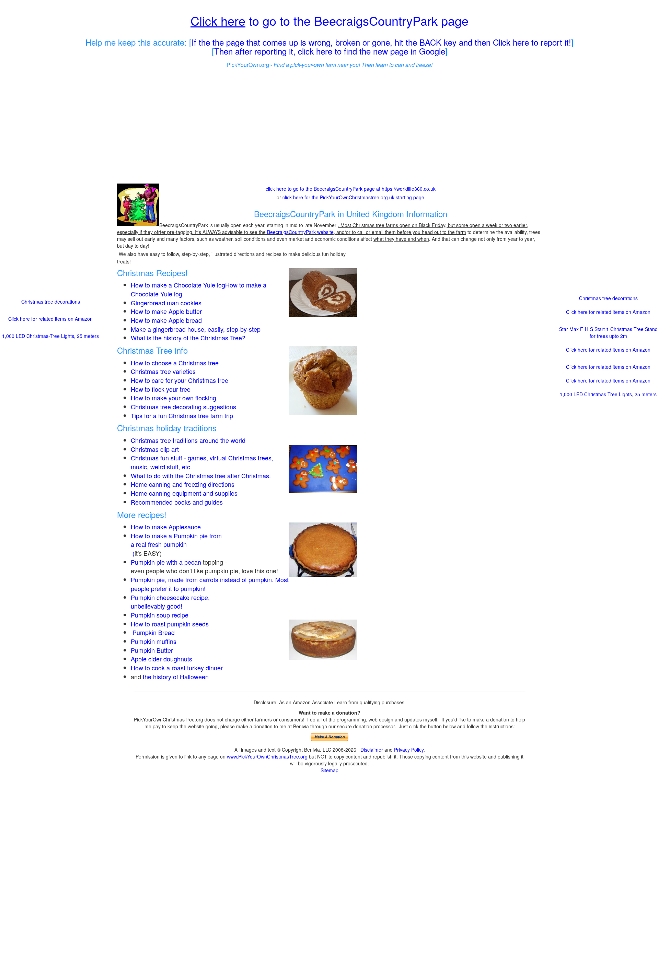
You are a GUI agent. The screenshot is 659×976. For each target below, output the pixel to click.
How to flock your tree (160, 389)
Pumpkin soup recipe (159, 614)
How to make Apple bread (166, 320)
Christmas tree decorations (50, 301)
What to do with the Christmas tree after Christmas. (201, 475)
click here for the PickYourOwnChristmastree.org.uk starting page (353, 197)
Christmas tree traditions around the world (188, 440)
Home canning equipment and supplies (184, 493)
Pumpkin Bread (153, 632)
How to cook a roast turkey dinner (177, 667)
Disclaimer (371, 749)
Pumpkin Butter (153, 650)
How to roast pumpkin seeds (170, 623)
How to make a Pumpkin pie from (176, 535)
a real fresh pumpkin (159, 544)
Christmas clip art (155, 449)
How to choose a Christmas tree (175, 362)
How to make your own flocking (173, 397)
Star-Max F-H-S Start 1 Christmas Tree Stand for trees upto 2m (608, 332)
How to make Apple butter (166, 311)
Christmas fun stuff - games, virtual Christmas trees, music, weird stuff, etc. (202, 462)
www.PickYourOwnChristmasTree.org (267, 756)
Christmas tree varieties (163, 371)
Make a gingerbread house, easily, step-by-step (196, 329)
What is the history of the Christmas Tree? (188, 337)
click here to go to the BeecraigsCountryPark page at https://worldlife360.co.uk (351, 188)
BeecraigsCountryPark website (300, 231)
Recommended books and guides (177, 501)
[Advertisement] (329, 130)
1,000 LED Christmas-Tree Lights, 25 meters (50, 335)
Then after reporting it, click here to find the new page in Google (329, 51)
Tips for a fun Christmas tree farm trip (182, 415)
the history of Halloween (176, 676)
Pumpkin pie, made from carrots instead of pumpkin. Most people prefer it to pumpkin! (210, 584)
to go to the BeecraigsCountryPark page (329, 20)
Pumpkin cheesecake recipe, (170, 597)
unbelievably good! (157, 605)
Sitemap (329, 770)
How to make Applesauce (166, 526)
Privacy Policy (409, 749)
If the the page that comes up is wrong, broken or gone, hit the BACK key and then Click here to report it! (381, 42)
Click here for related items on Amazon (50, 318)
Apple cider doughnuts (161, 658)
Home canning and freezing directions (182, 484)
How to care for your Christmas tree (179, 380)
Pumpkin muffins (153, 641)
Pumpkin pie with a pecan (166, 561)
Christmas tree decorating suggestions (183, 406)
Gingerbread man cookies (166, 302)
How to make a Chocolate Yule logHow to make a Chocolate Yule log (198, 289)
